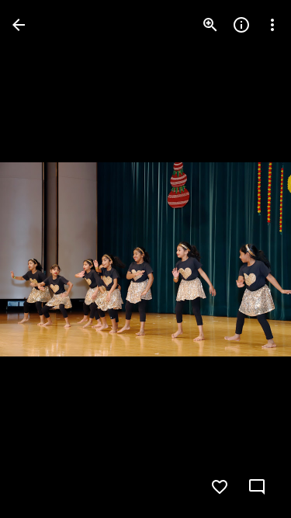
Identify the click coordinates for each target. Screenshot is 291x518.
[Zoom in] (210, 24)
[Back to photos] (18, 24)
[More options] (272, 24)
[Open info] (241, 24)
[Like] (219, 487)
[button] (43, 259)
